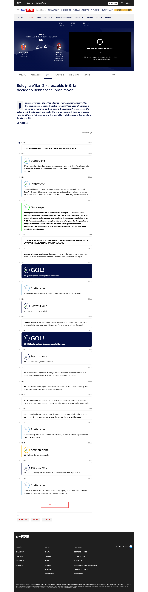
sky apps (48, 556)
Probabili (89, 17)
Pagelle (108, 17)
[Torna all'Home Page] (27, 10)
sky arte (19, 565)
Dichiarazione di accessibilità (85, 565)
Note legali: (78, 547)
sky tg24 (19, 556)
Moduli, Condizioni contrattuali (45, 584)
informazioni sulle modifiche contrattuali (80, 584)
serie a (47, 520)
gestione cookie (80, 552)
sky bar (48, 565)
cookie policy (79, 556)
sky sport (20, 552)
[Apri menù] (18, 10)
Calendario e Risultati (63, 17)
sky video (20, 561)
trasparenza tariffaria (102, 584)
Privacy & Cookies (61, 584)
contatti (120, 584)
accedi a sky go (122, 546)
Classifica (79, 17)
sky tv (47, 552)
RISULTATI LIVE (54, 10)
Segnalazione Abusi (70, 588)
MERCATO (85, 10)
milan (35, 520)
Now (47, 561)
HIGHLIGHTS (66, 10)
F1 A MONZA (95, 10)
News (39, 17)
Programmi (49, 574)
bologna (23, 520)
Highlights (48, 17)
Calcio (20, 17)
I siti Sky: (19, 547)
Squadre (99, 17)
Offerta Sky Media (81, 569)
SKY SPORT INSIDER (123, 10)
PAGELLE (76, 10)
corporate (78, 574)
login (128, 3)
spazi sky (48, 569)
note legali (78, 561)
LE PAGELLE (22, 123)
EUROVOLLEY (107, 10)
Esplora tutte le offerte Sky (38, 3)
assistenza (113, 584)
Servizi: (47, 547)
